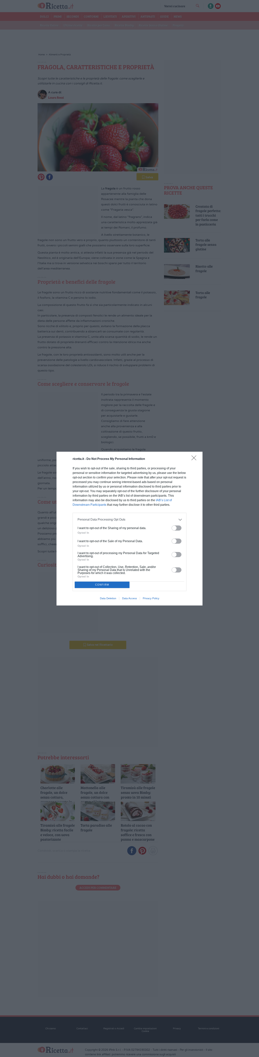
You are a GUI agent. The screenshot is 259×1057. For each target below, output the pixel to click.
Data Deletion (108, 598)
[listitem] (129, 520)
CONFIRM (102, 584)
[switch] (176, 528)
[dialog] (129, 528)
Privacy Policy (151, 598)
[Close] (195, 459)
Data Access (129, 598)
